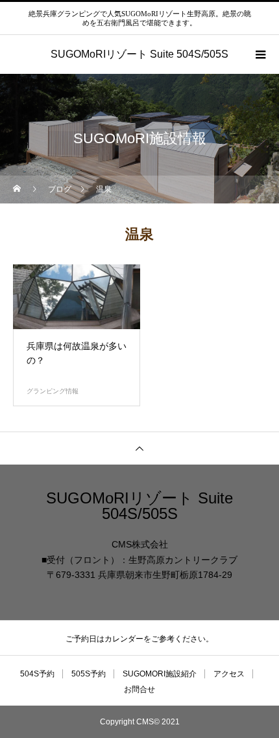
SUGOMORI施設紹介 (160, 673)
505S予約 (88, 673)
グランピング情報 (53, 391)
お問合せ (139, 689)
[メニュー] (259, 54)
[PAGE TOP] (139, 448)
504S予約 (37, 673)
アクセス (229, 673)
